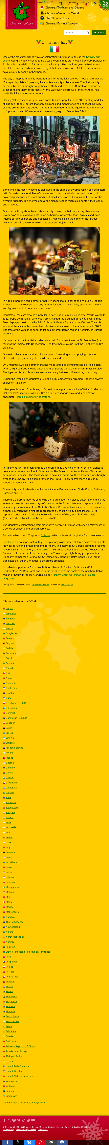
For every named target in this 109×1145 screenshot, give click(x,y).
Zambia (10, 1091)
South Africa (12, 1016)
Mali (8, 897)
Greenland (11, 782)
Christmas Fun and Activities (61, 23)
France (9, 757)
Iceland (9, 817)
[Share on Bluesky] (29, 1142)
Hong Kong (12, 807)
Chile (8, 673)
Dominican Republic (16, 717)
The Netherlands (14, 921)
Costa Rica (11, 688)
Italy (8, 847)
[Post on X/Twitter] (18, 1142)
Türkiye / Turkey (14, 1056)
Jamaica (10, 852)
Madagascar (12, 887)
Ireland (9, 837)
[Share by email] (51, 1142)
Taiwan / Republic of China (20, 1046)
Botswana (11, 653)
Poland (9, 966)
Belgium (10, 643)
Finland (9, 752)
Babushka (43, 549)
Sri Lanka (11, 1031)
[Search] (88, 32)
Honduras (11, 802)
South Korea (12, 1021)
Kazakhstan (12, 862)
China (9, 678)
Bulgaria (10, 663)
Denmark (10, 712)
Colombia (11, 683)
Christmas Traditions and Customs (64, 7)
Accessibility (21, 1130)
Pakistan (10, 946)
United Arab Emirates (17, 1066)
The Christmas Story (57, 18)
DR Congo (11, 708)
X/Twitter (9, 1120)
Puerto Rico (12, 976)
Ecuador (10, 722)
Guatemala (11, 787)
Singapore (11, 1001)
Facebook (4, 1120)
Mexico (10, 906)
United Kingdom (14, 1071)
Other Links (43, 1130)
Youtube (32, 1120)
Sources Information (40, 585)
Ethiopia (10, 742)
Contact (100, 32)
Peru (8, 956)
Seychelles (11, 996)
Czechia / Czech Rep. (17, 703)
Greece (9, 777)
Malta (9, 902)
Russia (9, 986)
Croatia (10, 693)
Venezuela (11, 1081)
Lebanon (10, 877)
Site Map (32, 1130)
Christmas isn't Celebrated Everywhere (24, 1102)
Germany (10, 767)
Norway (10, 941)
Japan (9, 857)
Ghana (9, 772)
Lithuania (10, 882)
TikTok (23, 1120)
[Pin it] (40, 1142)
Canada (10, 668)
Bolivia (9, 648)
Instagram (13, 1120)
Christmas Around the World (62, 13)
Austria (9, 628)
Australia (10, 623)
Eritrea (9, 732)
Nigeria (9, 931)
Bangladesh (12, 633)
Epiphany (8, 542)
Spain (9, 1026)
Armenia (10, 618)
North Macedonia (15, 936)
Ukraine (10, 1061)
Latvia (9, 872)
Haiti (8, 797)
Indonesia (11, 827)
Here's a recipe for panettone (33, 396)
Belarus (10, 638)
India (8, 822)
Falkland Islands (14, 747)
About (60, 1127)
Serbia (9, 991)
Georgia (10, 762)
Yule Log (46, 535)
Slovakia (10, 1006)
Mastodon (28, 1120)
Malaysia (10, 892)
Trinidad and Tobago (17, 1051)
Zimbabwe (11, 1096)
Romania (10, 981)
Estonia (10, 737)
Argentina (11, 613)
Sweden (10, 1036)
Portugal (10, 971)
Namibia (10, 917)
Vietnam (10, 1086)
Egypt (9, 727)
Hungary (10, 812)
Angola (9, 608)
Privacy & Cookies (73, 1127)
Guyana (10, 792)
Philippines (11, 961)
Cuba (8, 698)
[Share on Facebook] (7, 1142)
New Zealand (13, 926)
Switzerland (12, 1041)
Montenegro (12, 911)
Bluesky (18, 1120)
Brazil (9, 658)
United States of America (19, 1076)
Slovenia (10, 1011)
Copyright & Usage (48, 1127)
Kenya (9, 867)
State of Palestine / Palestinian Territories (28, 951)
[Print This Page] (62, 1142)
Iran (8, 832)
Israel (8, 842)
